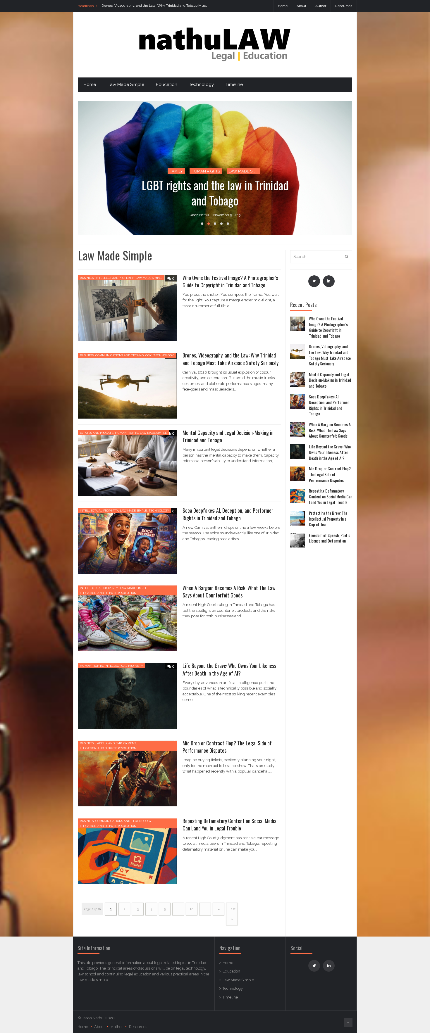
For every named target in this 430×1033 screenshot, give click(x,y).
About (301, 6)
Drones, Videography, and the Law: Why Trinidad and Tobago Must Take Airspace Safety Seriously (230, 358)
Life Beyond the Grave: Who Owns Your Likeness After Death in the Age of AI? (229, 669)
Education (166, 84)
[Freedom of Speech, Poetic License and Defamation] (297, 540)
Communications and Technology (123, 355)
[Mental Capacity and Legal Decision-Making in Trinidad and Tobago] (297, 379)
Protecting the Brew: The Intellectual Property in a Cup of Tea (328, 518)
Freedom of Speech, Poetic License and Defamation (329, 537)
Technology (201, 84)
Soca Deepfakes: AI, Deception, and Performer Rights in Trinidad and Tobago (228, 514)
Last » (232, 914)
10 (192, 909)
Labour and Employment (115, 743)
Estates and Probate (96, 432)
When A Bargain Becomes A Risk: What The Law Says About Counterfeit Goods (229, 591)
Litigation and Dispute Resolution (108, 593)
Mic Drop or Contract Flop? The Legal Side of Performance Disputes (227, 746)
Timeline (234, 84)
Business (87, 277)
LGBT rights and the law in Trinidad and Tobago (215, 192)
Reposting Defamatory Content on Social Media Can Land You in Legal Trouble (229, 824)
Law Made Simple (126, 84)
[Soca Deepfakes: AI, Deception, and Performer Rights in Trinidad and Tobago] (297, 401)
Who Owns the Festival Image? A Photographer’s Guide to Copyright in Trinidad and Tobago (230, 281)
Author (320, 6)
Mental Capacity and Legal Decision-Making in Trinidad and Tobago (228, 436)
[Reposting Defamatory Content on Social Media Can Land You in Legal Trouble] (297, 496)
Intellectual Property (114, 277)
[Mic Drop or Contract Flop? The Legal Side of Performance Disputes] (297, 474)
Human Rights (206, 171)
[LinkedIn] (329, 281)
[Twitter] (314, 281)
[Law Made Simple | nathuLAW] (215, 44)
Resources (343, 6)
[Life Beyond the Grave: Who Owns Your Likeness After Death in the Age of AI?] (297, 451)
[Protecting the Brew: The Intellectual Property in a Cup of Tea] (297, 518)
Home (283, 6)
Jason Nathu (199, 215)
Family (176, 171)
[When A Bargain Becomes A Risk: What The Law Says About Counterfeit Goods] (297, 429)
